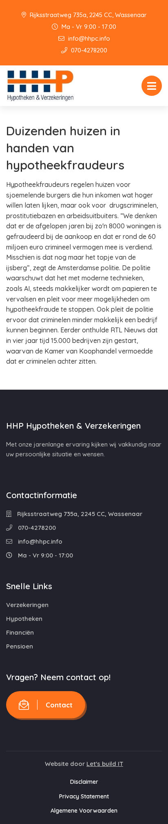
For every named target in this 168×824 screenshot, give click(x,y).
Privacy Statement (84, 796)
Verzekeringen (27, 605)
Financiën (20, 632)
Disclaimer (84, 781)
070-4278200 (88, 50)
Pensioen (19, 646)
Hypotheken (24, 618)
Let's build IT (104, 764)
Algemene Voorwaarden (84, 810)
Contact (59, 704)
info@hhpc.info (88, 38)
